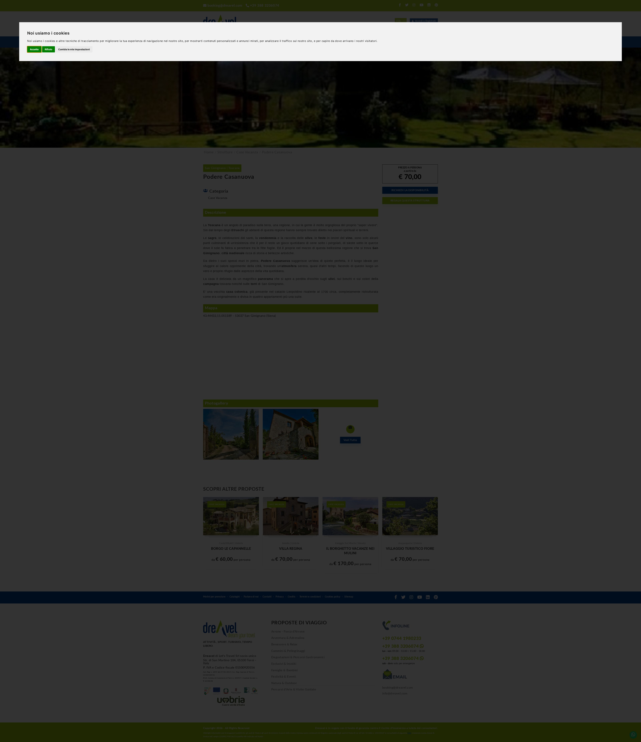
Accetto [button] (34, 49)
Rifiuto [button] (48, 49)
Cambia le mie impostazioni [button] (74, 49)
